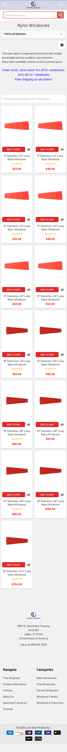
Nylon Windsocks (47, 677)
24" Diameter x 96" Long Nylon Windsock (16, 502)
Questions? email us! (15, 702)
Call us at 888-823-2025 (33, 644)
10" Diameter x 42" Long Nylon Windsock (16, 227)
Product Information (14, 684)
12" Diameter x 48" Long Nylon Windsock (50, 227)
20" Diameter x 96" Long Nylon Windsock (50, 432)
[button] (62, 45)
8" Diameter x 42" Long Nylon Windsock (50, 157)
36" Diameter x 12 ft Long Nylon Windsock (17, 572)
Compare (28, 149)
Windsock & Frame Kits (50, 702)
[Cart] (62, 5)
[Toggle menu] (4, 4)
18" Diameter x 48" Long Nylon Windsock (17, 362)
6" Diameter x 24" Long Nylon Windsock (17, 157)
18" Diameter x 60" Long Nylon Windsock (50, 362)
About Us (8, 696)
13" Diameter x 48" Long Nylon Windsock (17, 297)
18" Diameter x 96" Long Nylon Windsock (17, 432)
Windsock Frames (47, 696)
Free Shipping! (11, 677)
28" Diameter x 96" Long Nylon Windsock (50, 502)
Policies (7, 690)
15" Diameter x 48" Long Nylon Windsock (50, 297)
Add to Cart (14, 149)
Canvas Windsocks (47, 690)
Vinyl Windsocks (46, 684)
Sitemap (8, 708)
